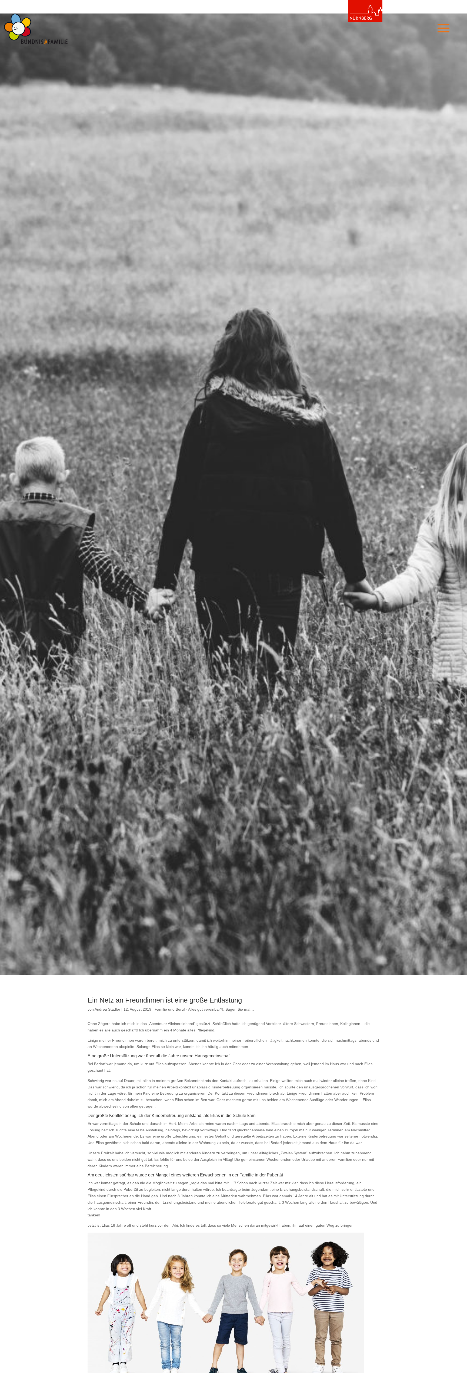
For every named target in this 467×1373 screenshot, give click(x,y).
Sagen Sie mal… (239, 1009)
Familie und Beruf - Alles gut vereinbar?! (189, 1009)
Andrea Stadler (107, 1009)
